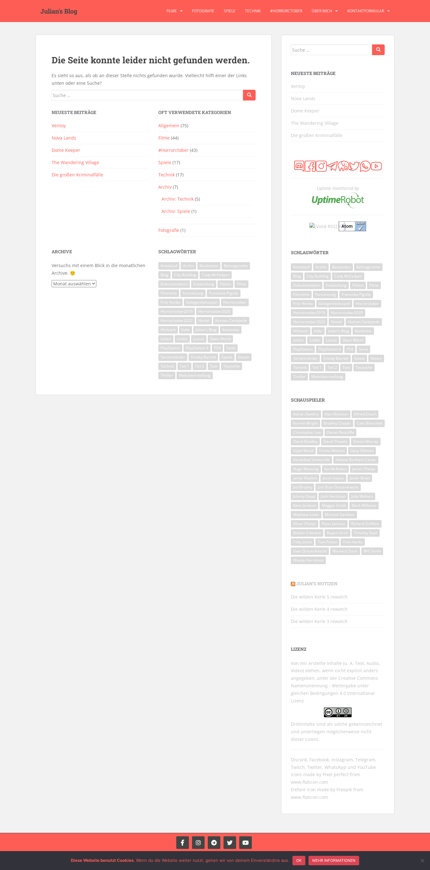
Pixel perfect (336, 774)
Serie (230, 348)
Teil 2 (199, 366)
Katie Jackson (304, 505)
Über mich (322, 11)
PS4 (217, 348)
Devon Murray (365, 441)
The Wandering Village (75, 162)
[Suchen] (249, 95)
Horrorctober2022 (177, 320)
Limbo (182, 338)
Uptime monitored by (338, 188)
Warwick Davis (345, 551)
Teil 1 (184, 366)
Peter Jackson (333, 523)
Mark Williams (364, 505)
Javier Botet (360, 478)
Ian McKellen (335, 469)
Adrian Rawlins (306, 414)
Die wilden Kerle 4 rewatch (319, 609)
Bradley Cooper (337, 423)
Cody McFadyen (215, 275)
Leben (166, 338)
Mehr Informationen (333, 860)
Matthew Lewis (306, 514)
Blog (164, 275)
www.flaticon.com (309, 782)
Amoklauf (169, 265)
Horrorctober (234, 302)
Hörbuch (168, 329)
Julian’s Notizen (316, 584)
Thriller (167, 375)
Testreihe (231, 366)
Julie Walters (362, 496)
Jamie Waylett (305, 478)
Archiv (165, 187)
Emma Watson (332, 450)
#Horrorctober (286, 11)
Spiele (229, 11)
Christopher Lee (307, 432)
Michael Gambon (340, 514)
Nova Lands (64, 138)
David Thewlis (335, 441)
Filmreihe (169, 293)
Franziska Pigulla (223, 293)
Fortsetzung (193, 293)
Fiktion (225, 284)
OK (299, 860)
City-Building (185, 275)
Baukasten (209, 265)
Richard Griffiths (365, 523)
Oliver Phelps (304, 523)
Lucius (198, 338)
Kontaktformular (365, 11)
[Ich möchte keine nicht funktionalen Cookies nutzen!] (422, 860)
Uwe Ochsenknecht (310, 551)
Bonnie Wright (305, 423)
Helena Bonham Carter (356, 459)
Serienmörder (173, 357)
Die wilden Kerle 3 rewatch (319, 621)
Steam (243, 357)
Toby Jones (302, 542)
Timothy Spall (365, 532)
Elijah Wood (303, 450)
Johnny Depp (304, 496)
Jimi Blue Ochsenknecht (338, 487)
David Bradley (305, 441)
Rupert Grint (337, 532)
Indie (185, 329)
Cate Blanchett (369, 423)
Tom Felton (327, 542)
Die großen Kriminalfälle (77, 175)
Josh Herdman (333, 496)
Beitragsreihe (236, 265)
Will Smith (372, 551)
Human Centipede (231, 320)
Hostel (204, 320)
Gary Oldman (362, 450)
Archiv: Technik (177, 199)
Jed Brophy (302, 487)
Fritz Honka (170, 302)
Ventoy (59, 126)
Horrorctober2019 (177, 311)
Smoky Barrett (203, 357)
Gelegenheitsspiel (202, 302)
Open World (220, 338)
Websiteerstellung (195, 375)
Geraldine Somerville (311, 459)
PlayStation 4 (197, 348)
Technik (253, 11)
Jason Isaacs (333, 478)
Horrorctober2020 (214, 311)
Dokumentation (174, 284)
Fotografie (203, 11)
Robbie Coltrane (307, 532)
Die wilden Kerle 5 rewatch (319, 597)
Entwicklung (203, 284)
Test (214, 366)
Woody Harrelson (308, 560)
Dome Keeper (66, 150)
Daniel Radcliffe (340, 432)
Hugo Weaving (306, 469)
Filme (172, 11)
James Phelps (364, 469)
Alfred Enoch (365, 414)
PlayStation (170, 348)
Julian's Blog (58, 11)
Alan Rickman (336, 414)
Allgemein (168, 126)
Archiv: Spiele (175, 211)
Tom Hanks (353, 542)
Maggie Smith (334, 505)
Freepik (344, 790)
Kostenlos (230, 329)
